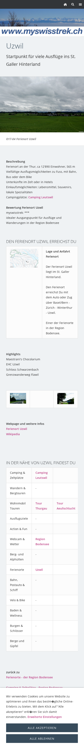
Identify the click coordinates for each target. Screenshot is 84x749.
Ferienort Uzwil (16, 429)
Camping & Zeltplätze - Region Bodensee (34, 688)
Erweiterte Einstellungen (45, 717)
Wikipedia (13, 434)
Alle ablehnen (42, 738)
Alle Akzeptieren (42, 728)
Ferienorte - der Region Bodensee (29, 677)
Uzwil (39, 570)
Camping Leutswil (40, 197)
